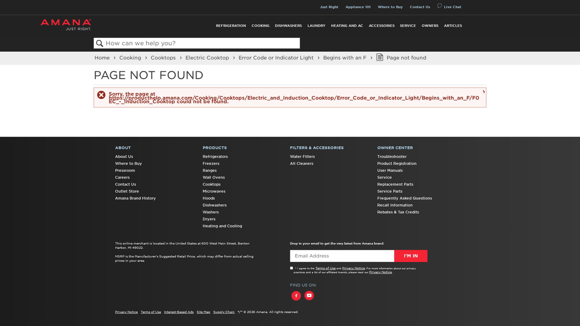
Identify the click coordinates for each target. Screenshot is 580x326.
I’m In (411, 256)
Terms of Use (325, 268)
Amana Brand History (135, 198)
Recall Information (395, 205)
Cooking (260, 26)
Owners (430, 26)
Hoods (209, 198)
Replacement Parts (395, 184)
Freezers (211, 163)
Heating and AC (347, 26)
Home (103, 58)
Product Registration (397, 163)
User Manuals (390, 170)
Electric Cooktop (207, 58)
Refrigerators (215, 156)
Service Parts (389, 191)
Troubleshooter (392, 156)
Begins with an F (345, 58)
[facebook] (296, 301)
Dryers (209, 219)
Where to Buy (390, 7)
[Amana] (65, 24)
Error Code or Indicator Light (277, 58)
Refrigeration (231, 26)
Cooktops (164, 58)
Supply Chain (224, 312)
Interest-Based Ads (179, 312)
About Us (124, 156)
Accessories (382, 26)
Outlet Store (127, 191)
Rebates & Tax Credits (398, 212)
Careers (122, 177)
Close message (483, 91)
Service (408, 26)
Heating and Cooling (222, 226)
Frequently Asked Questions (404, 198)
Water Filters (302, 156)
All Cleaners (301, 163)
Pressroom (125, 170)
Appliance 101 (358, 7)
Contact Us (420, 7)
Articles (453, 26)
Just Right (329, 7)
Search (100, 43)
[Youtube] (309, 301)
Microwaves (214, 191)
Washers (211, 212)
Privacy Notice (353, 268)
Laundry (316, 26)
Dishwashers (288, 26)
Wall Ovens (214, 177)
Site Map (203, 312)
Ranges (210, 170)
